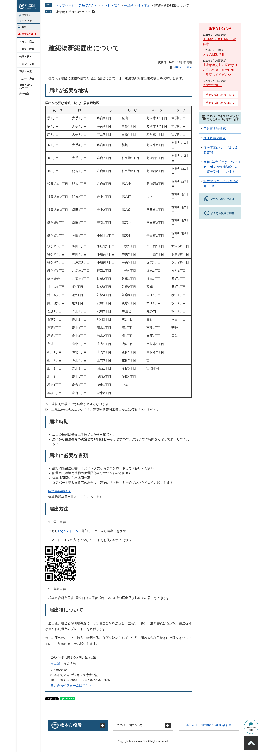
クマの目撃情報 (214, 54)
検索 (24, 27)
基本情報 (24, 93)
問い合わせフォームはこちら (71, 685)
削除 (93, 11)
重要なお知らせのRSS (218, 102)
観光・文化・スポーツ (26, 86)
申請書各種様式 (59, 491)
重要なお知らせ (29, 34)
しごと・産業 (26, 78)
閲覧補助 (26, 15)
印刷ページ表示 (182, 67)
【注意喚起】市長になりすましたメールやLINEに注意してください (220, 69)
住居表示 (143, 5)
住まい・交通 (26, 63)
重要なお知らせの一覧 (218, 94)
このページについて (129, 725)
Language (27, 21)
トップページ (65, 5)
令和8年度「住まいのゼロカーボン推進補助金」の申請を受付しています (221, 166)
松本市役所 (71, 725)
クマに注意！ (212, 85)
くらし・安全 (26, 41)
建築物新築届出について (73, 12)
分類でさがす (88, 5)
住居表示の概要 (214, 138)
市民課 (55, 663)
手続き (129, 5)
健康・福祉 (25, 56)
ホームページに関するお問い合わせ (208, 725)
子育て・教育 (26, 49)
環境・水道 (25, 71)
